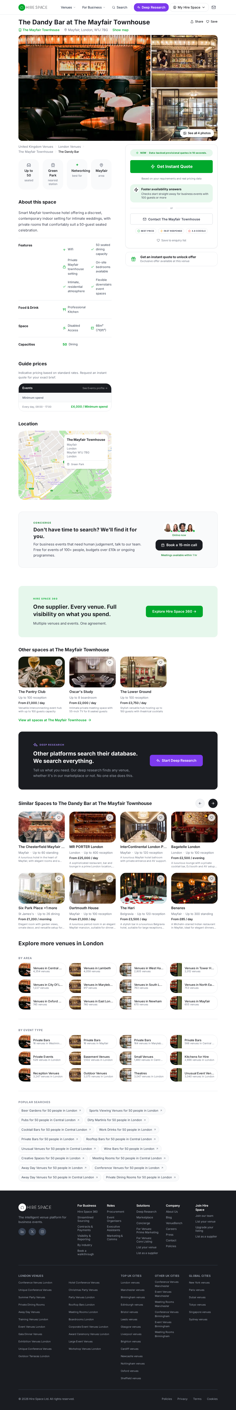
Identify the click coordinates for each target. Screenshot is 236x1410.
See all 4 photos (199, 133)
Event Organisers (114, 1219)
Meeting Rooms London (83, 1312)
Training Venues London (33, 1319)
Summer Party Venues (31, 1297)
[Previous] (200, 803)
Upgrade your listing (204, 1228)
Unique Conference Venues (35, 1290)
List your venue (146, 1247)
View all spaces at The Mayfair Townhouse (52, 720)
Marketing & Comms (115, 1237)
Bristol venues (129, 1312)
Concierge (143, 1223)
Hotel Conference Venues (84, 1282)
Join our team (204, 1215)
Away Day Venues (29, 1312)
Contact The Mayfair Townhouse (174, 219)
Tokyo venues (197, 1304)
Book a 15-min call (181, 545)
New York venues (199, 1282)
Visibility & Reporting (84, 1237)
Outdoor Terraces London (34, 1356)
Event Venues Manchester (163, 1294)
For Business (92, 7)
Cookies (212, 1399)
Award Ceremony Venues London (89, 1334)
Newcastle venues (132, 1356)
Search (122, 7)
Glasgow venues (131, 1326)
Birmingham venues (133, 1297)
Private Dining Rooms (31, 1304)
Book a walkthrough (85, 1252)
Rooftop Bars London (82, 1304)
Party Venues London (82, 1297)
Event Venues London (31, 1326)
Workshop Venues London (85, 1348)
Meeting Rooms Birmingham (164, 1334)
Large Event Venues (81, 1341)
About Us (172, 1211)
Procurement (115, 1211)
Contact (171, 1240)
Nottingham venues (133, 1363)
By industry (84, 1245)
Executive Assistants (113, 1228)
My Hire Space (189, 7)
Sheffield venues (131, 1378)
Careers (171, 1229)
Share (199, 21)
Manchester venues (133, 1290)
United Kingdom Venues (35, 146)
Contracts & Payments (85, 1228)
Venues (66, 7)
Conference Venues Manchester (167, 1284)
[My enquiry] (214, 7)
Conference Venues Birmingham (167, 1314)
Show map (120, 30)
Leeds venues (129, 1319)
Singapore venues (200, 1312)
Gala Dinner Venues (30, 1334)
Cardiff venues (130, 1348)
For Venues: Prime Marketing (147, 1230)
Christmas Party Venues (83, 1290)
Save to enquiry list (173, 240)
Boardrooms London (81, 1319)
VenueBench (174, 1223)
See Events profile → (95, 388)
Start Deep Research (179, 760)
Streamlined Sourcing (85, 1219)
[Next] (213, 803)
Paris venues (196, 1290)
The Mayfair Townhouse (41, 30)
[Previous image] (24, 672)
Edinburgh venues (132, 1304)
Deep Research (153, 7)
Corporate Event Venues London (88, 1326)
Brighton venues (131, 1341)
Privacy (182, 1399)
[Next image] (59, 672)
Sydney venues (198, 1319)
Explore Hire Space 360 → (174, 611)
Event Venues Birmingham (163, 1324)
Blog (169, 1217)
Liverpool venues (131, 1334)
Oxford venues (130, 1371)
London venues (130, 1282)
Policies (171, 1246)
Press (169, 1234)
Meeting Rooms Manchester (164, 1304)
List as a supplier (147, 1253)
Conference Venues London (35, 1282)
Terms (197, 1399)
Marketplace (144, 1217)
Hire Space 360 (87, 1211)
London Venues (69, 146)
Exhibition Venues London (34, 1341)
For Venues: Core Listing (144, 1239)
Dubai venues (197, 1297)
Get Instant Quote (175, 166)
